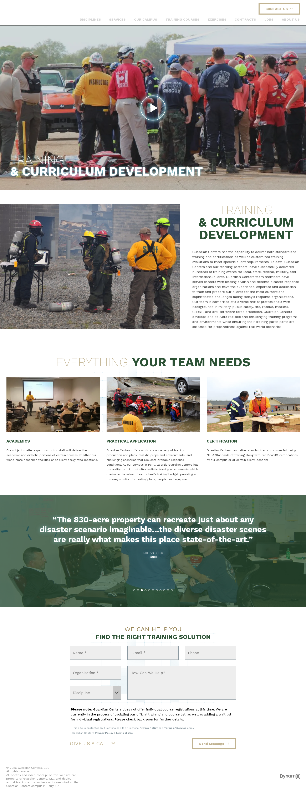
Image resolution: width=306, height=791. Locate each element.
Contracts (245, 19)
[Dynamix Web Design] (290, 776)
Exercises (217, 19)
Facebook (135, 775)
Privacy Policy (148, 728)
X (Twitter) (144, 775)
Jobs (269, 19)
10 (168, 590)
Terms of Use (124, 732)
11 (172, 590)
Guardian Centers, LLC (24, 12)
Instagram (171, 775)
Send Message (212, 744)
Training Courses (182, 19)
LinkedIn (162, 775)
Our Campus (145, 19)
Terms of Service (175, 728)
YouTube (153, 775)
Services (117, 19)
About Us (291, 19)
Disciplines (90, 19)
